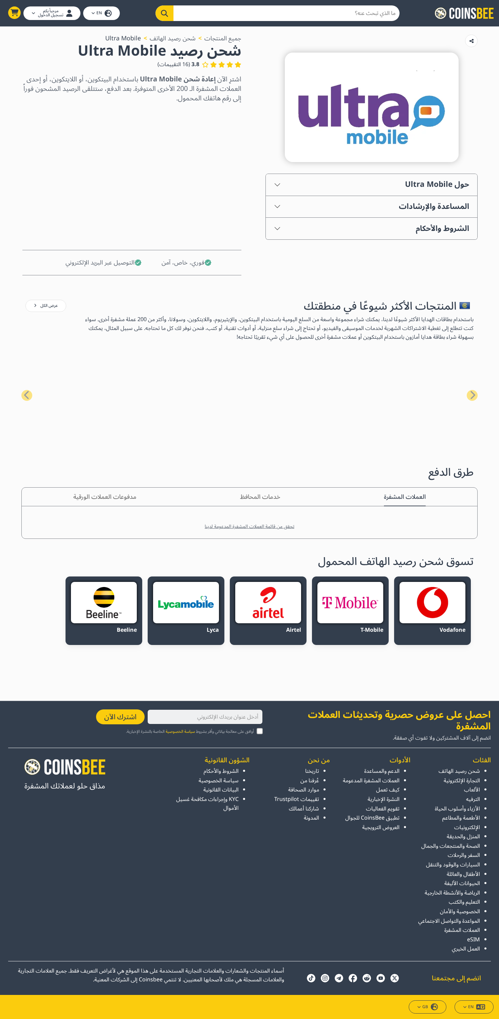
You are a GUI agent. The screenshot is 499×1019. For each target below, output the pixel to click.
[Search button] (164, 13)
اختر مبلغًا (228, 144)
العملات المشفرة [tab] (405, 496)
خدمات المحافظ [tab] (260, 496)
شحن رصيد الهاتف (173, 38)
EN (99, 13)
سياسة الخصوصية (180, 731)
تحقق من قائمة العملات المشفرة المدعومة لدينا (249, 526)
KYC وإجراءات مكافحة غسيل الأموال (207, 803)
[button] (14, 12)
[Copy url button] (471, 41)
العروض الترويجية (381, 827)
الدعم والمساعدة (382, 771)
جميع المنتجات (222, 38)
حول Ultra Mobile (437, 184)
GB (425, 1007)
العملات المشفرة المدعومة (371, 780)
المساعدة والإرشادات (434, 206)
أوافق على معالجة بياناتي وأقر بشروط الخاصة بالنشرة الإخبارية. (190, 731)
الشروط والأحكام (442, 228)
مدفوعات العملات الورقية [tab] (104, 496)
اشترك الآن (120, 716)
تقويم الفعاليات (383, 809)
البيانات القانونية (221, 790)
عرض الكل (48, 305)
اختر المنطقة (224, 115)
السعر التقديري (221, 173)
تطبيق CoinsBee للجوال (372, 818)
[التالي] (26, 395)
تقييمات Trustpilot (296, 799)
